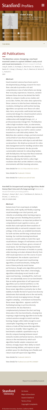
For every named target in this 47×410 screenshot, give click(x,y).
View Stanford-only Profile (16, 37)
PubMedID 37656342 (24, 173)
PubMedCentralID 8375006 (26, 178)
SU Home (24, 391)
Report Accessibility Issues (33, 381)
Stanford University (11, 392)
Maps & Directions (28, 394)
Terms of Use (26, 401)
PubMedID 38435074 (24, 357)
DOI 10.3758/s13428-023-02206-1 (28, 169)
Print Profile (10, 33)
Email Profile (25, 33)
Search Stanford (27, 397)
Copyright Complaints (29, 404)
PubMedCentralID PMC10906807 (28, 362)
